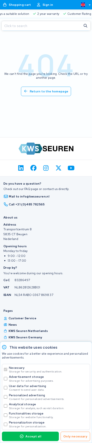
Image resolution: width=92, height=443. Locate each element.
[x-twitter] (58, 168)
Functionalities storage (31, 415)
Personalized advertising (36, 397)
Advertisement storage (31, 378)
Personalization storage (27, 424)
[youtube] (71, 168)
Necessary (35, 369)
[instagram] (46, 168)
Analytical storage (36, 406)
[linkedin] (21, 168)
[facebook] (33, 168)
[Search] (85, 26)
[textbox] (83, 5)
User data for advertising (27, 388)
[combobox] (84, 4)
